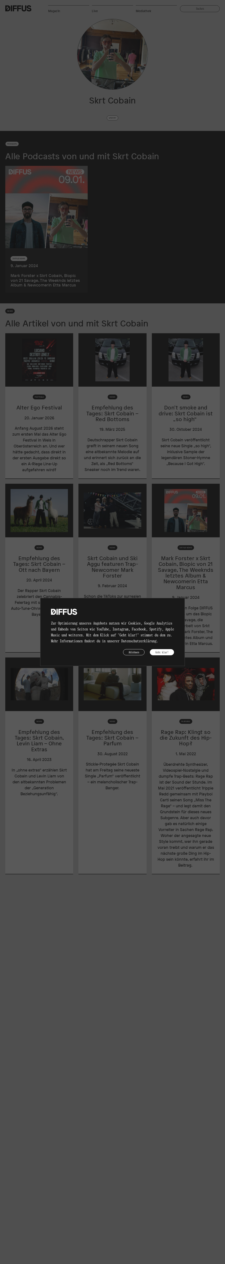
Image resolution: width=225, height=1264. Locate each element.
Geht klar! (162, 652)
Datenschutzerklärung (138, 640)
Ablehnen (134, 652)
